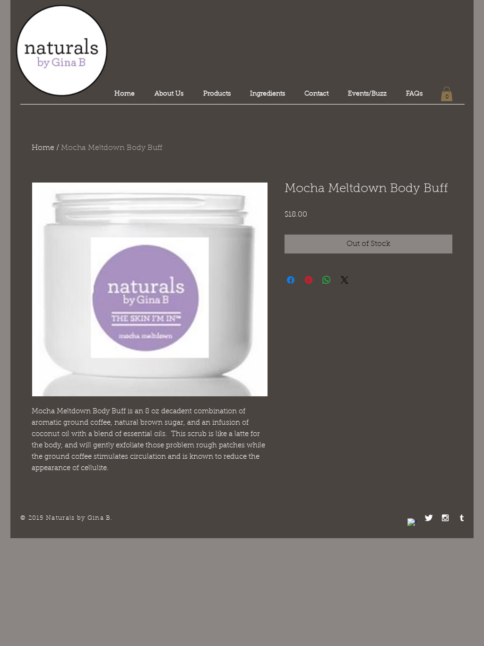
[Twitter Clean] (428, 518)
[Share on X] (344, 280)
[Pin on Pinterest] (308, 280)
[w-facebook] (412, 523)
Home (43, 148)
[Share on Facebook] (290, 280)
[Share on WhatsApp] (326, 280)
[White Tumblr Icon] (462, 518)
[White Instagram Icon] (445, 518)
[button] (447, 94)
